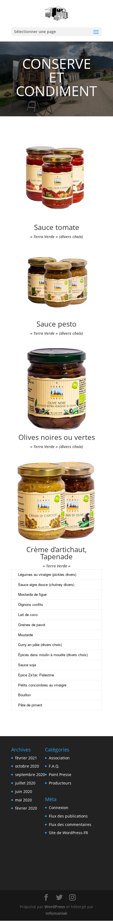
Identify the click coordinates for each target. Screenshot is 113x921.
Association (59, 757)
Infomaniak (56, 913)
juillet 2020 (25, 783)
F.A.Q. (54, 766)
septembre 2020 (30, 774)
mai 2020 (23, 799)
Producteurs (60, 783)
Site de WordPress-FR (68, 832)
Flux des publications (68, 816)
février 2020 (26, 808)
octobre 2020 (27, 766)
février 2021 (26, 757)
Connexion (58, 807)
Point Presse (60, 774)
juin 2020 (23, 791)
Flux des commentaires (70, 824)
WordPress (54, 906)
